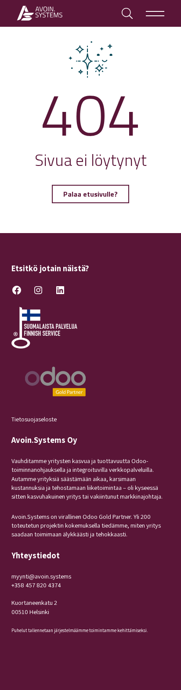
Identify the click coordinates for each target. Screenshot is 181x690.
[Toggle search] (127, 13)
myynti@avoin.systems (41, 576)
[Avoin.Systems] (40, 13)
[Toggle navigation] (155, 13)
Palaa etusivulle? (90, 194)
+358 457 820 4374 (36, 585)
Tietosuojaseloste (34, 419)
